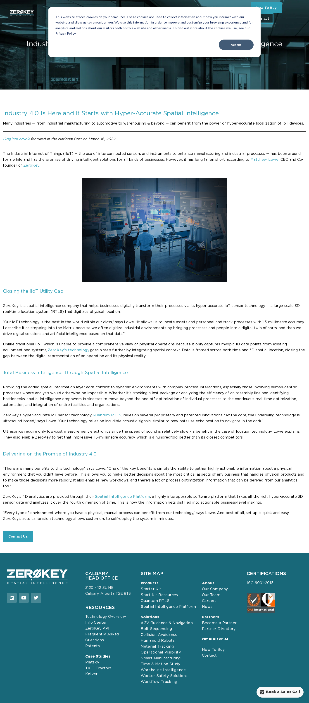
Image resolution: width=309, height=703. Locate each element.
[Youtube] (24, 598)
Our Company (215, 589)
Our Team (211, 595)
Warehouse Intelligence (163, 670)
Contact (262, 18)
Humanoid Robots (158, 640)
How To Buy (213, 649)
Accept (236, 45)
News (207, 607)
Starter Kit (151, 589)
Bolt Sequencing (156, 629)
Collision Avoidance (159, 635)
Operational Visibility (161, 652)
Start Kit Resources (159, 595)
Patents (92, 646)
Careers (209, 601)
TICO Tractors (98, 668)
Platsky (92, 662)
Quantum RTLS (107, 415)
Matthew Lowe (264, 159)
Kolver (91, 674)
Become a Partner (219, 623)
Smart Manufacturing (161, 658)
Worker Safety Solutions (164, 676)
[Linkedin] (12, 598)
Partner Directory (219, 629)
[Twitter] (36, 598)
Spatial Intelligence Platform (168, 607)
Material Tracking (157, 646)
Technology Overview (105, 616)
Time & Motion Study (160, 664)
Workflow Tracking (159, 682)
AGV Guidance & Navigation (167, 623)
